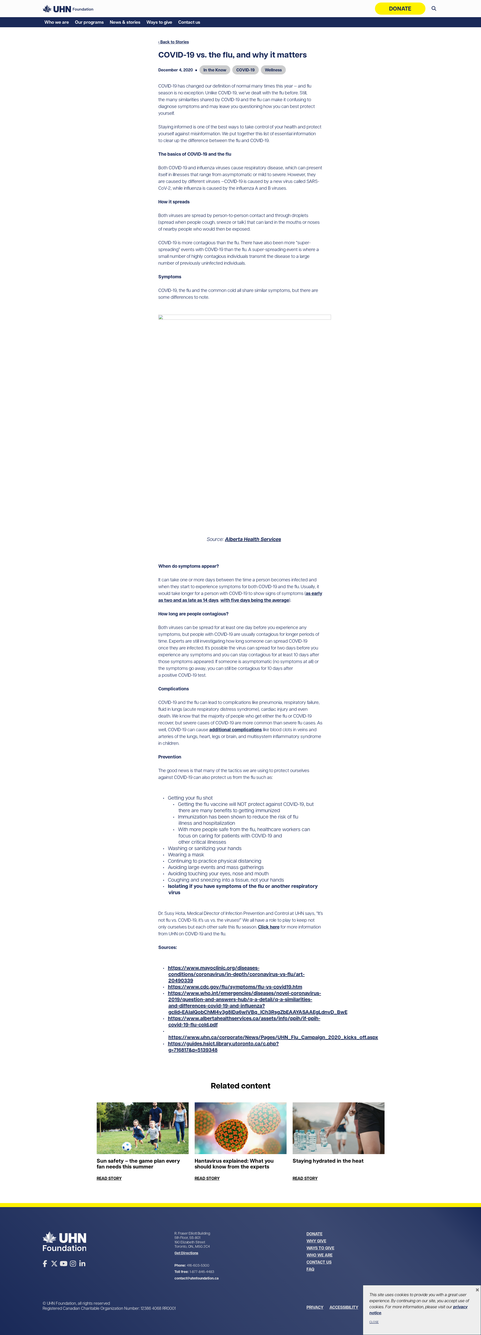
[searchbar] (433, 8)
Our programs (89, 22)
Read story (109, 1178)
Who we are (56, 22)
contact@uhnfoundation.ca (196, 1278)
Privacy (315, 1307)
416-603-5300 (198, 1265)
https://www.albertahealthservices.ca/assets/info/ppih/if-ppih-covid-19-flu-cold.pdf (244, 1021)
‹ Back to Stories (173, 41)
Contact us (189, 22)
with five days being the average (254, 600)
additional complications (235, 729)
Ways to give (159, 22)
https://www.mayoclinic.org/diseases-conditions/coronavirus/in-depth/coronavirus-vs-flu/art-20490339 (236, 974)
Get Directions (186, 1253)
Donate (400, 8)
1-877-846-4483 (202, 1271)
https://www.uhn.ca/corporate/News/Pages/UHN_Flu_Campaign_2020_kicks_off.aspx (273, 1037)
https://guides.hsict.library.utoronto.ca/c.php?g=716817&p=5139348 (223, 1046)
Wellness (273, 69)
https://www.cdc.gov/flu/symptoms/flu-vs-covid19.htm (235, 987)
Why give (316, 1240)
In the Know (215, 69)
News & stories (125, 22)
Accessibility (344, 1307)
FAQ (310, 1269)
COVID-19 (245, 69)
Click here (269, 927)
